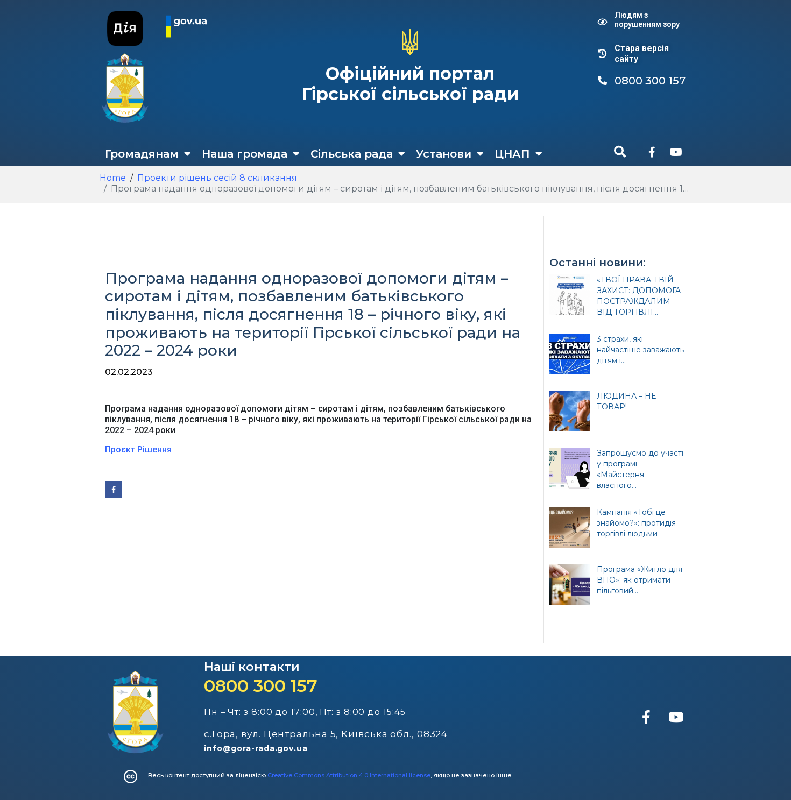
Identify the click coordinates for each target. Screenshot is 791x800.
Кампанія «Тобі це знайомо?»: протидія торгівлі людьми (636, 523)
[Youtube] (676, 152)
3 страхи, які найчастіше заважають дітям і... (640, 349)
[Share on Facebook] (113, 489)
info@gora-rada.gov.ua (256, 748)
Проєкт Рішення (138, 449)
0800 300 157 (260, 685)
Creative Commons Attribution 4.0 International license (348, 775)
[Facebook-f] (651, 152)
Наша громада (244, 153)
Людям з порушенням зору (647, 20)
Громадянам (142, 153)
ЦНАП (512, 153)
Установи (443, 153)
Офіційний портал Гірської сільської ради (410, 83)
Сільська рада (351, 153)
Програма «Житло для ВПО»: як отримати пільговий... (639, 580)
